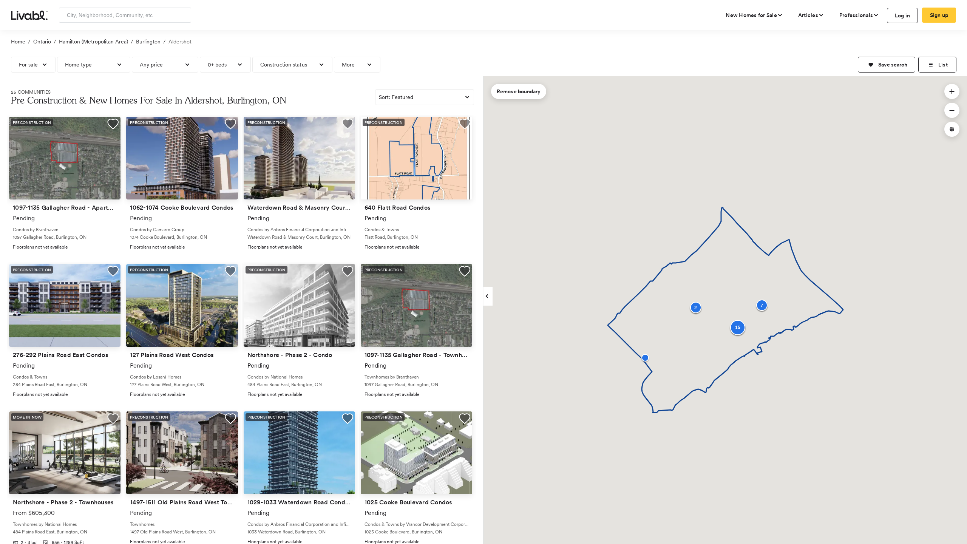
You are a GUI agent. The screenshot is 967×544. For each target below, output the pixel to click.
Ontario (42, 42)
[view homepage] (29, 15)
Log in (902, 15)
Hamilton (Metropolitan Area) (93, 42)
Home (18, 42)
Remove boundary (519, 91)
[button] (886, 64)
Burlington (148, 42)
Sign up (939, 15)
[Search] (182, 15)
